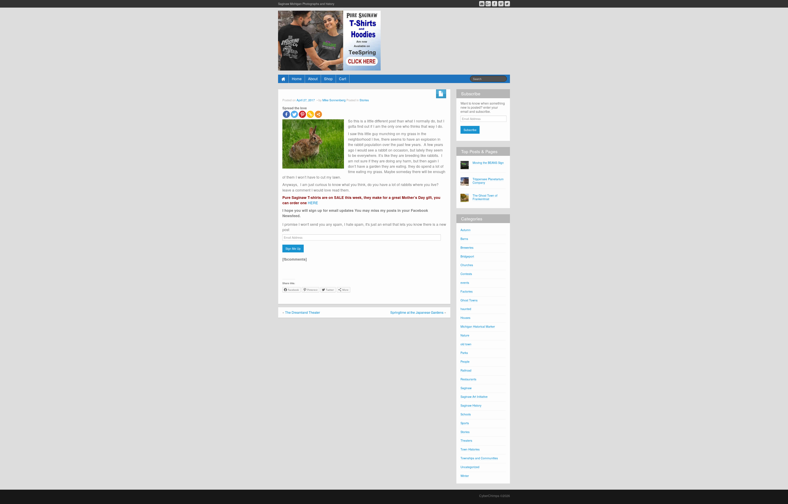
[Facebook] (286, 114)
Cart (342, 78)
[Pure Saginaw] (329, 40)
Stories (364, 100)
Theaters (466, 440)
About (313, 78)
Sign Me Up (293, 248)
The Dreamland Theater (302, 312)
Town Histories (470, 449)
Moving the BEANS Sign (488, 163)
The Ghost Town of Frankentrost (485, 197)
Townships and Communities (479, 458)
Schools (465, 414)
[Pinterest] (302, 114)
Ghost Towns (469, 300)
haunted (465, 309)
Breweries (466, 247)
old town (465, 344)
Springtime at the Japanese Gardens (416, 312)
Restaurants (468, 379)
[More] (318, 114)
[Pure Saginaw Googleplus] (488, 3)
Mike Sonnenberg (334, 100)
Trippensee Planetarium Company (488, 181)
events (464, 283)
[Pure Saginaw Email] (481, 3)
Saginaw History (470, 405)
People (465, 361)
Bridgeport (467, 256)
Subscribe (470, 130)
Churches (466, 265)
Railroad (465, 370)
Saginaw (466, 388)
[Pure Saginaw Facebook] (494, 3)
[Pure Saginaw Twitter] (507, 3)
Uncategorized (469, 467)
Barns (464, 239)
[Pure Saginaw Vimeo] (501, 3)
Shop (328, 78)
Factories (466, 291)
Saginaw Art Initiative (474, 397)
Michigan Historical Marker (477, 326)
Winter (464, 476)
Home (297, 78)
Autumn (465, 230)
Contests (466, 274)
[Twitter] (294, 114)
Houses (465, 318)
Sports (464, 423)
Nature (464, 335)
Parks (464, 353)
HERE (312, 202)
